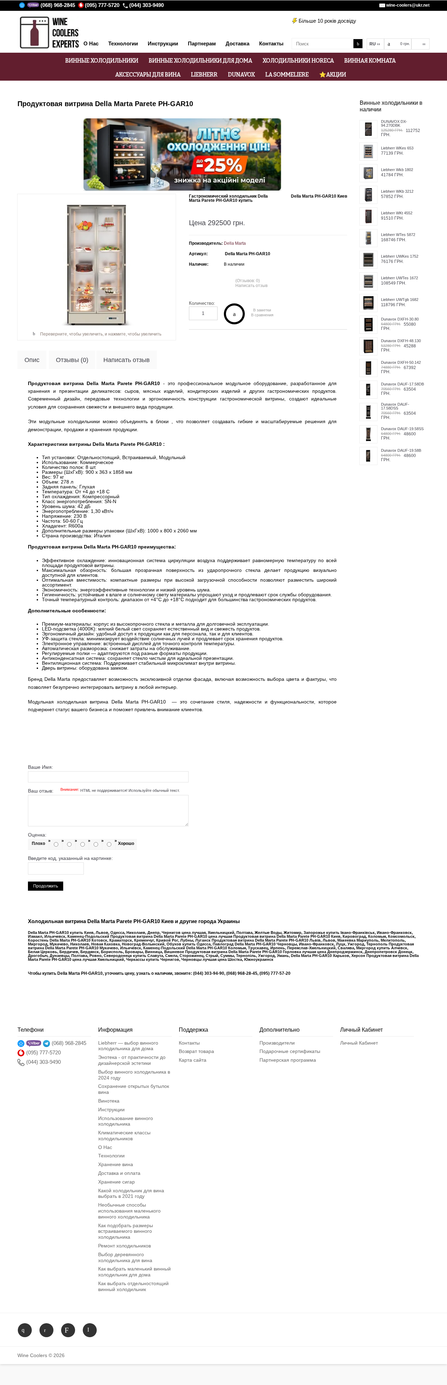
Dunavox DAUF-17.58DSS (395, 406)
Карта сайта (192, 1060)
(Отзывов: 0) (247, 280)
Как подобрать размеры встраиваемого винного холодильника (125, 1231)
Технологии (111, 1155)
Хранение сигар (116, 1182)
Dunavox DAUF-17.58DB (402, 384)
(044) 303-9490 (146, 5)
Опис (31, 359)
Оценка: (37, 834)
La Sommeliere (287, 74)
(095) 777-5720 (102, 5)
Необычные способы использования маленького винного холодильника (129, 1211)
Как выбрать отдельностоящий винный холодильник (133, 1286)
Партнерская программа (287, 1060)
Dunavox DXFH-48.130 (401, 341)
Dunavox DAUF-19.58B (401, 450)
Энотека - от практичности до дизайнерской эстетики (132, 1060)
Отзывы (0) (72, 359)
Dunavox (241, 74)
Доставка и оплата (119, 1173)
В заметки (262, 310)
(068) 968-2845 (58, 5)
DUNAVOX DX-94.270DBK (394, 123)
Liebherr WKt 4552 (396, 213)
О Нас (105, 1147)
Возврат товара (196, 1051)
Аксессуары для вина (148, 74)
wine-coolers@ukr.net (408, 5)
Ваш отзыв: (104, 790)
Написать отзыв (251, 285)
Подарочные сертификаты (289, 1051)
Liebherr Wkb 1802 (397, 170)
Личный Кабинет (359, 1043)
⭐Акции (332, 74)
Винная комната (370, 60)
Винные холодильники (101, 60)
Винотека (108, 1101)
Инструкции (111, 1109)
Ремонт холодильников (124, 1245)
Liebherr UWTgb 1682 (399, 300)
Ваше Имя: (40, 767)
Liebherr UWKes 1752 (399, 256)
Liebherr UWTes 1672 (399, 278)
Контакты (189, 1043)
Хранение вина (115, 1164)
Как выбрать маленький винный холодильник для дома (134, 1271)
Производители (277, 1043)
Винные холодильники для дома (200, 60)
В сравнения (262, 315)
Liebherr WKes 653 (397, 148)
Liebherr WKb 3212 (397, 191)
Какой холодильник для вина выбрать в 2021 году (131, 1193)
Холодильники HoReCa (298, 60)
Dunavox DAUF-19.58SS (402, 429)
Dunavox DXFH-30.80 (400, 319)
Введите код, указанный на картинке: (70, 858)
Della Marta (235, 243)
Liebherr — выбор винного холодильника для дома (128, 1046)
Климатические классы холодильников (124, 1135)
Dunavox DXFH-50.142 (401, 362)
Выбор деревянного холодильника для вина (125, 1257)
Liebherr (204, 74)
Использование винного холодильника (125, 1121)
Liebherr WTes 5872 (398, 235)
